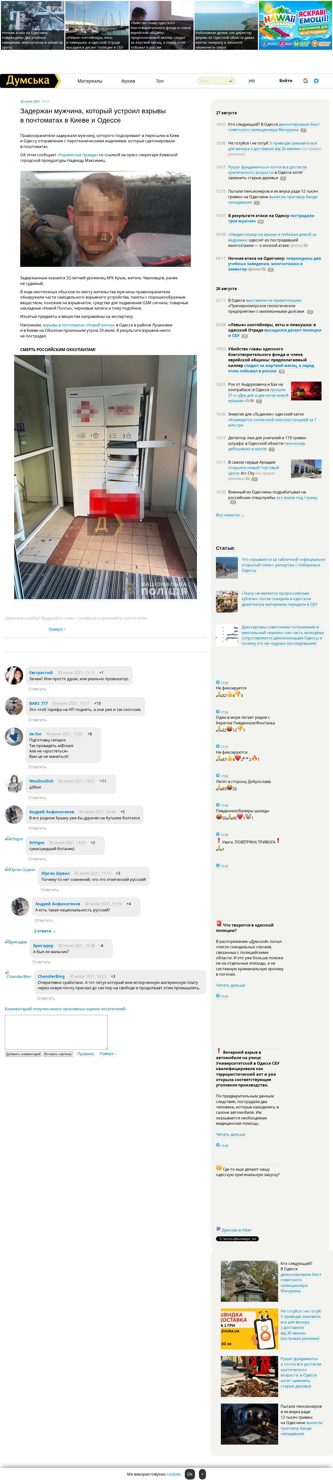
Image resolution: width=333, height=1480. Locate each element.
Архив (128, 81)
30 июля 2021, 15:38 (76, 945)
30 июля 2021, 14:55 (67, 842)
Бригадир (43, 945)
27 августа (226, 112)
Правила (85, 1053)
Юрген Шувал (55, 873)
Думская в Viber (237, 1230)
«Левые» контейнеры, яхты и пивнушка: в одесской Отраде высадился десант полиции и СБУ (95, 42)
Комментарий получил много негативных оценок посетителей (65, 1008)
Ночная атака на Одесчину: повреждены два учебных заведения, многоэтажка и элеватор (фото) (32, 40)
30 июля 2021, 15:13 (92, 873)
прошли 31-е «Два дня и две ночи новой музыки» (258, 395)
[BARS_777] (14, 714)
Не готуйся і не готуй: (249, 143)
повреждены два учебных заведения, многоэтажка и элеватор (274, 264)
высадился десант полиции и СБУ (275, 332)
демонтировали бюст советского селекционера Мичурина (274, 127)
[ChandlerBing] (18, 976)
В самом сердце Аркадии (251, 462)
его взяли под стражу (297, 497)
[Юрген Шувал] (20, 869)
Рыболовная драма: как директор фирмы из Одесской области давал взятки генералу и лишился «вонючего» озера (225, 40)
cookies (174, 1474)
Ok (190, 1474)
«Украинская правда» (77, 154)
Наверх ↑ (57, 629)
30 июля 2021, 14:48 (97, 811)
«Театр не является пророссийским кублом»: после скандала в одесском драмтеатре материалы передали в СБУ (279, 599)
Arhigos (36, 842)
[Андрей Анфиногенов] (14, 822)
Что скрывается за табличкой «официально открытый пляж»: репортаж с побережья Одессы (283, 565)
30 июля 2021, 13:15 (76, 672)
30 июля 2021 (30, 101)
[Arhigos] (14, 839)
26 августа (226, 288)
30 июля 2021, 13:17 (70, 703)
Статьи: (225, 547)
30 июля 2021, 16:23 (87, 976)
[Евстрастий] (14, 683)
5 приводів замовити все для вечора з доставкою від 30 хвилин (272, 145)
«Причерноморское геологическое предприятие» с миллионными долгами (266, 308)
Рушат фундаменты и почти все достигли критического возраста (267, 169)
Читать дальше (230, 985)
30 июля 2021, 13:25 (64, 734)
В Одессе (237, 300)
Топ (160, 81)
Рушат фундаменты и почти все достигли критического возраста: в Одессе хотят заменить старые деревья (301, 1372)
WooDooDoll (41, 781)
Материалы (90, 81)
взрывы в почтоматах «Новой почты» (79, 325)
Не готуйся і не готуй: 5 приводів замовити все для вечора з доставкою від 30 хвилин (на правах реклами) (301, 1324)
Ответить (38, 689)
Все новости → (230, 515)
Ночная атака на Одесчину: (257, 258)
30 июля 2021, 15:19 (103, 904)
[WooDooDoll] (14, 791)
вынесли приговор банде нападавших (272, 199)
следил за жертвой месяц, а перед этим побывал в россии (271, 368)
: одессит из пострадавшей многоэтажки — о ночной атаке (265, 242)
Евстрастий (41, 672)
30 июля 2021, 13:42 (76, 781)
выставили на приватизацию (274, 300)
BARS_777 (38, 703)
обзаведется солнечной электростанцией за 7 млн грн (272, 422)
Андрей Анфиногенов (51, 811)
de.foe (35, 734)
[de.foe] (14, 744)
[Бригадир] (16, 942)
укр (252, 80)
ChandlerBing (51, 976)
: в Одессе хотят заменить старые (265, 175)
